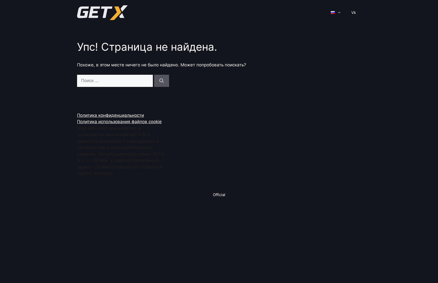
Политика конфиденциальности (110, 115)
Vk (353, 12)
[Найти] (161, 81)
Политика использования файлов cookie (119, 121)
